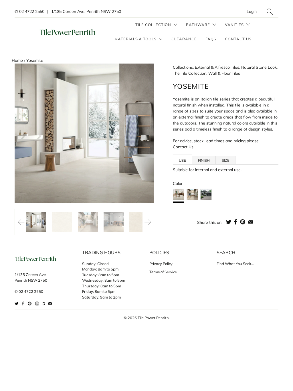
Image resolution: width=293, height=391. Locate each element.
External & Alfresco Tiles (217, 67)
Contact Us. (183, 146)
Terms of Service (163, 272)
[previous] (23, 133)
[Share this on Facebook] (235, 221)
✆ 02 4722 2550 (29, 11)
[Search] (270, 11)
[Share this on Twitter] (228, 221)
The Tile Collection (189, 73)
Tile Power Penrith (153, 317)
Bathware (198, 24)
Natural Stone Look (259, 67)
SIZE (225, 160)
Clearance (184, 39)
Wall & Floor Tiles (224, 73)
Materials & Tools (136, 39)
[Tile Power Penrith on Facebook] (23, 303)
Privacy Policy (161, 263)
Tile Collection (153, 24)
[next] (145, 133)
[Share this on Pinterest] (242, 221)
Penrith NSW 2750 (31, 280)
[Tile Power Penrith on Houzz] (44, 303)
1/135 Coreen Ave (30, 274)
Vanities (235, 24)
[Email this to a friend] (251, 221)
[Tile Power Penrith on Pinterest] (29, 303)
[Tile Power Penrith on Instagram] (37, 303)
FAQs (210, 39)
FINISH (204, 160)
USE (182, 160)
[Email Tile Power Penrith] (50, 303)
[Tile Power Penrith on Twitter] (16, 303)
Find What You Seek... (235, 263)
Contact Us (238, 39)
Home (17, 60)
